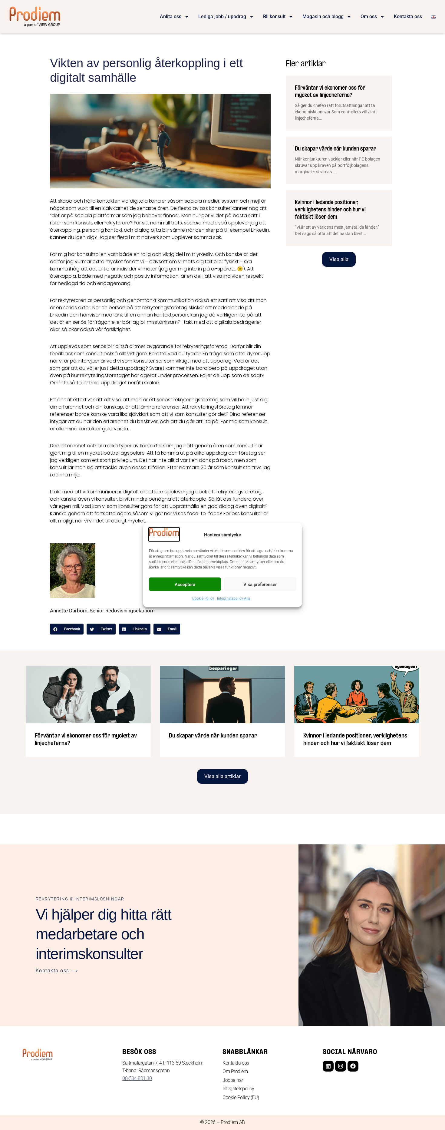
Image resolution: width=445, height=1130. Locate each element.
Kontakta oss (408, 16)
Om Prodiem (235, 1071)
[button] (67, 629)
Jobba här (232, 1080)
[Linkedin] (328, 1066)
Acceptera (185, 584)
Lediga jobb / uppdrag (222, 16)
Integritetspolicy (238, 1089)
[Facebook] (353, 1066)
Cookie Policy (203, 598)
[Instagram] (340, 1066)
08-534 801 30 (137, 1078)
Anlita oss (170, 16)
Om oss (369, 16)
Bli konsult (274, 16)
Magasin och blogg (323, 16)
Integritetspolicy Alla (233, 598)
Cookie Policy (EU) (240, 1097)
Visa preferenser (260, 584)
